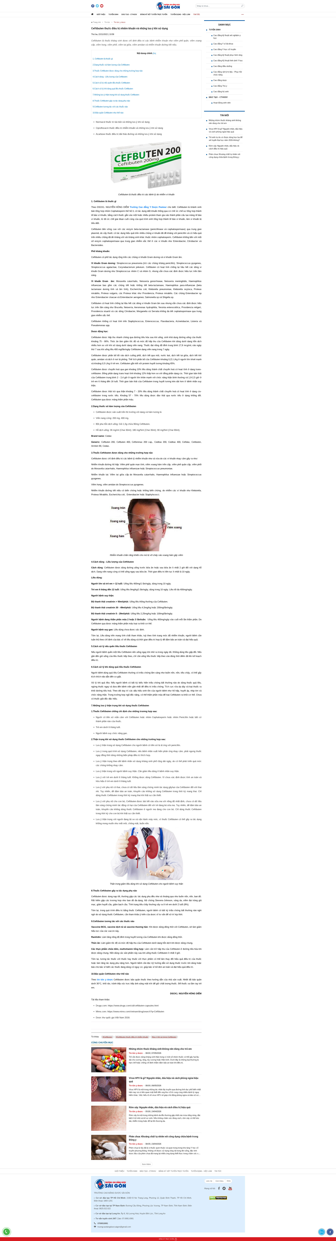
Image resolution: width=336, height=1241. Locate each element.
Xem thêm (146, 1164)
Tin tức (196, 14)
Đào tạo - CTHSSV (129, 14)
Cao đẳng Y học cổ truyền (224, 49)
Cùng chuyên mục (102, 1042)
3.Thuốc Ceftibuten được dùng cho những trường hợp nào (118, 71)
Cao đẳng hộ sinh (221, 91)
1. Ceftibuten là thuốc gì (103, 59)
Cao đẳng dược (220, 80)
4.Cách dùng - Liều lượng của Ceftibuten (110, 77)
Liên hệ (209, 1181)
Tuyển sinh (113, 14)
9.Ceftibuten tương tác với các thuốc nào (110, 106)
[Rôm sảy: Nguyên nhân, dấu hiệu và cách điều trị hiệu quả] (108, 1118)
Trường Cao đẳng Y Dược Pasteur (148, 207)
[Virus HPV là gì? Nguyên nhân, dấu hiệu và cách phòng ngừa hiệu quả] (108, 1089)
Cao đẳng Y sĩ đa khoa (223, 44)
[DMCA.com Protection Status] (218, 1198)
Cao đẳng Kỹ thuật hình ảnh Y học (228, 60)
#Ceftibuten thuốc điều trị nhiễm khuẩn (132, 1037)
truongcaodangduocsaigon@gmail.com (114, 1227)
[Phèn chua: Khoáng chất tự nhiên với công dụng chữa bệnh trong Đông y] (108, 1147)
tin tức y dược (105, 979)
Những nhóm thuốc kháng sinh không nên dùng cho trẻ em (160, 1048)
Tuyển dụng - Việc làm (180, 14)
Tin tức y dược (119, 22)
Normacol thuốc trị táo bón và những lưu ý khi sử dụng (122, 122)
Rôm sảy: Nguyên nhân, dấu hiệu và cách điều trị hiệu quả (159, 1107)
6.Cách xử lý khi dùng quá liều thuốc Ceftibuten (113, 88)
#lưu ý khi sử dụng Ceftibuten (164, 1037)
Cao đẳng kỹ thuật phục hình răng (227, 55)
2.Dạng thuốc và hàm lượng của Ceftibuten (111, 65)
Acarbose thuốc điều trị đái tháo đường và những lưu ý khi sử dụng (129, 134)
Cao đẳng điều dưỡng (222, 66)
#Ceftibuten (107, 1037)
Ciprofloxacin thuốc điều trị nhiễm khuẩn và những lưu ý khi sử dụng (129, 128)
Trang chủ (97, 22)
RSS (228, 1181)
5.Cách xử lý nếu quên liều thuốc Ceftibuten (111, 83)
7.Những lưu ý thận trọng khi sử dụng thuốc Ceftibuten (116, 95)
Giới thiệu (101, 14)
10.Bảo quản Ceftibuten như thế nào (108, 113)
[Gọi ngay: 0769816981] (8, 1233)
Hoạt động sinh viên (222, 103)
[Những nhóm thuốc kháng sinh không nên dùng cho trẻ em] (108, 1060)
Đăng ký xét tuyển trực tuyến (153, 14)
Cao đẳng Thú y (220, 86)
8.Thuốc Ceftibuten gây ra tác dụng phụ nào (111, 101)
